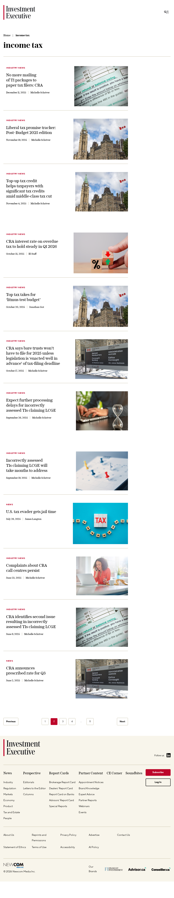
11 (90, 721)
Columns (28, 794)
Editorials (28, 782)
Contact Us (123, 835)
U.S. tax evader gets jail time (31, 511)
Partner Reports (88, 800)
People (7, 818)
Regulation (9, 788)
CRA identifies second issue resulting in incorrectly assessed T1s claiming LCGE (31, 621)
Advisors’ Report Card (61, 800)
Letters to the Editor (34, 788)
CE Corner (114, 773)
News (9, 504)
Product (8, 806)
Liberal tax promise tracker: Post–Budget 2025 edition (31, 130)
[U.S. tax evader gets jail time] (100, 523)
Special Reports (58, 806)
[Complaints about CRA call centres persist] (102, 576)
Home (7, 35)
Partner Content (91, 773)
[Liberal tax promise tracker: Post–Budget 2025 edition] (100, 139)
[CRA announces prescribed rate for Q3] (102, 678)
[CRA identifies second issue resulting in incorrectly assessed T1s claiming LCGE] (102, 627)
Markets (8, 794)
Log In (158, 782)
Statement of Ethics (14, 847)
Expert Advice (86, 794)
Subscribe (158, 772)
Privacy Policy (68, 835)
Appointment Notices (91, 782)
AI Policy (94, 847)
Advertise (94, 835)
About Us (8, 835)
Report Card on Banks (61, 794)
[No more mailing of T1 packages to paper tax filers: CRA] (101, 86)
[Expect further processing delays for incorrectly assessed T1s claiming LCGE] (102, 410)
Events (82, 812)
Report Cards (59, 773)
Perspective (32, 773)
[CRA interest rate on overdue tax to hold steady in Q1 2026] (101, 253)
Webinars (84, 806)
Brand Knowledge (89, 788)
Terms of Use (39, 847)
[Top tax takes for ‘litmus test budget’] (100, 306)
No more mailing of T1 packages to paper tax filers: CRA (24, 80)
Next (122, 721)
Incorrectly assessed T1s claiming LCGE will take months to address (26, 465)
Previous (11, 721)
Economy (8, 800)
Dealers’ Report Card (61, 788)
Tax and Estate (11, 812)
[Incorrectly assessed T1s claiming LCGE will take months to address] (102, 470)
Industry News (15, 68)
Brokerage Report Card (62, 782)
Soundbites (134, 773)
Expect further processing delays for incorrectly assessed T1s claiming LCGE (31, 405)
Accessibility (67, 847)
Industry (8, 782)
